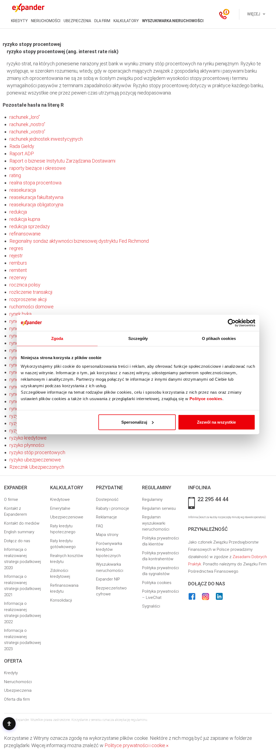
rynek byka (20, 314)
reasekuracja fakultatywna (36, 197)
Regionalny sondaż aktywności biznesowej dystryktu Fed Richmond (79, 241)
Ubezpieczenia (18, 690)
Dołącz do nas (17, 540)
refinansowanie (25, 234)
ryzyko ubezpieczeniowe (35, 460)
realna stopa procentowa (35, 182)
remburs (18, 263)
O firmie (11, 499)
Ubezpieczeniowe (66, 517)
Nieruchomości (18, 681)
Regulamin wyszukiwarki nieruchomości (155, 523)
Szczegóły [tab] (138, 338)
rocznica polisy (24, 285)
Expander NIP (108, 579)
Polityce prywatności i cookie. (135, 745)
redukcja (18, 212)
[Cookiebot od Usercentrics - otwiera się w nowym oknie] (231, 323)
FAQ (99, 526)
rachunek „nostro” (27, 124)
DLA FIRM (102, 21)
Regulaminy (152, 499)
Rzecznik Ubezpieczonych (36, 467)
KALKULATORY (126, 21)
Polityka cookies (156, 582)
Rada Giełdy (21, 146)
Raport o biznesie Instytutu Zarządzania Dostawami (62, 161)
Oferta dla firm (17, 699)
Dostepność (107, 499)
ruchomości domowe (31, 306)
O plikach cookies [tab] (219, 338)
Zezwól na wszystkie (216, 422)
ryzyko (16, 416)
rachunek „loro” (24, 117)
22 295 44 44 (213, 499)
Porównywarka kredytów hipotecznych (109, 549)
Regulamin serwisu (159, 508)
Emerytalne (60, 508)
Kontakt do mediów (21, 523)
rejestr (16, 255)
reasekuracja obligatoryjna (36, 204)
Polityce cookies (205, 398)
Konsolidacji (61, 600)
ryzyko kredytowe (28, 438)
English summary (19, 531)
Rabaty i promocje (112, 508)
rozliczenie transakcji (30, 292)
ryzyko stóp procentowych (37, 452)
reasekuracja (22, 190)
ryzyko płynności (26, 445)
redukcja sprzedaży (29, 226)
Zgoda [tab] (57, 338)
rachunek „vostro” (27, 131)
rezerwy (18, 277)
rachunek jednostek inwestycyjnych (46, 139)
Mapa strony (107, 534)
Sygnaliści (151, 606)
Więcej (253, 14)
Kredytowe (60, 499)
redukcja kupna (24, 219)
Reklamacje (106, 517)
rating (15, 175)
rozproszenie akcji (28, 299)
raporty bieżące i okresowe (37, 168)
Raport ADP (21, 153)
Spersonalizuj (134, 422)
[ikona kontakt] (223, 14)
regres (16, 248)
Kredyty (11, 672)
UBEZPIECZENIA (77, 21)
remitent (18, 270)
